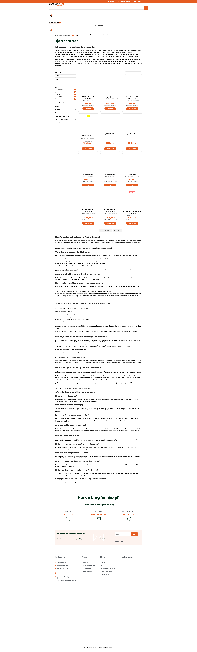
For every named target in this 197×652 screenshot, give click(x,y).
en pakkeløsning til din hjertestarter (86, 63)
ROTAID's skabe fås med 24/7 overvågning (75, 296)
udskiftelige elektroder (110, 447)
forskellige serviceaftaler (120, 307)
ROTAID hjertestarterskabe (132, 242)
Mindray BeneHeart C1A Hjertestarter (88, 210)
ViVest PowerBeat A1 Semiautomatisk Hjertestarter (88, 174)
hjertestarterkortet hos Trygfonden (80, 432)
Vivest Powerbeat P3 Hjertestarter (132, 97)
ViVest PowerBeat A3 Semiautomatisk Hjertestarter (110, 174)
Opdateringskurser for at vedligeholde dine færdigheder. (71, 357)
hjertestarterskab (91, 447)
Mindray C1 (125, 326)
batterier (131, 447)
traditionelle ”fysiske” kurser (97, 345)
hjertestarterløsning (92, 269)
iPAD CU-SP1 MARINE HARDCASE (88, 97)
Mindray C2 (133, 326)
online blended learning (114, 345)
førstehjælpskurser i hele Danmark (126, 340)
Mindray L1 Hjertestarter (110, 97)
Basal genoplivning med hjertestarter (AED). (68, 352)
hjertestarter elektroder (70, 388)
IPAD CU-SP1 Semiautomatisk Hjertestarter (132, 134)
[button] (88, 108)
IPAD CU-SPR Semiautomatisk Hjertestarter (110, 134)
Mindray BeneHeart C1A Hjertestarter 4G (110, 210)
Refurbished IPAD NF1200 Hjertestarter (132, 174)
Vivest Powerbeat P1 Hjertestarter (88, 136)
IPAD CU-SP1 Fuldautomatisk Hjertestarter (132, 212)
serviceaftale (111, 449)
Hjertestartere (66, 35)
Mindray (94, 240)
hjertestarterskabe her (70, 300)
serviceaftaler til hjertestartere (78, 326)
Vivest (88, 240)
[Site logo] (56, 4)
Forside (56, 35)
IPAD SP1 (120, 326)
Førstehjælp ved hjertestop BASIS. (65, 355)
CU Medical (84, 240)
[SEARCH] (146, 8)
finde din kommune (126, 362)
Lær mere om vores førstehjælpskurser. (121, 346)
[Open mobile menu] (98, 20)
